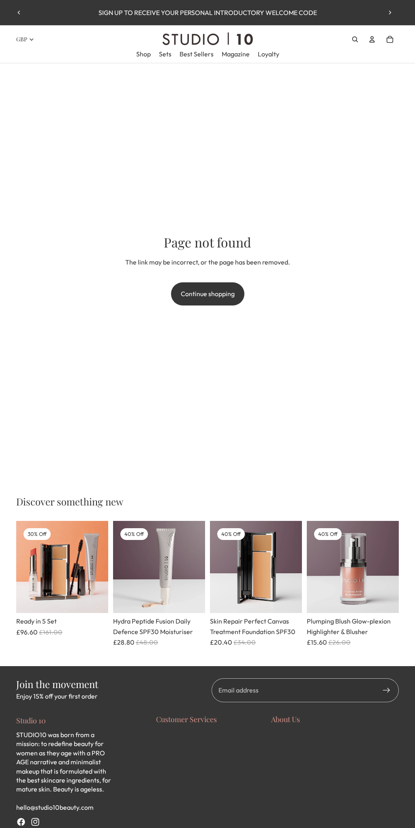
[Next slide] (390, 13)
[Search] (355, 39)
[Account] (372, 39)
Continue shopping (208, 294)
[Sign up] (386, 690)
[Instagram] (35, 822)
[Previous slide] (19, 13)
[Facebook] (21, 822)
